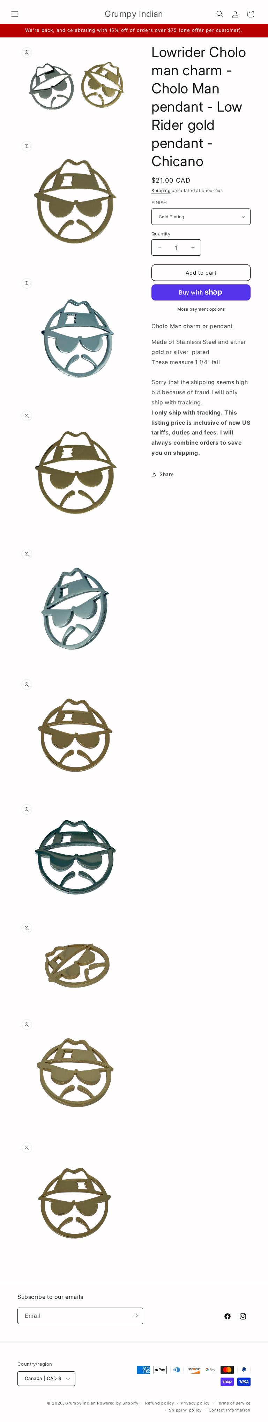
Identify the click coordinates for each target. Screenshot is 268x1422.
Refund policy (159, 1403)
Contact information (230, 1410)
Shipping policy (185, 1410)
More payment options (201, 309)
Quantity (160, 233)
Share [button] (166, 474)
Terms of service (234, 1403)
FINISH (159, 202)
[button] (14, 14)
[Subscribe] (135, 1316)
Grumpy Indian (80, 1403)
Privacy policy (195, 1403)
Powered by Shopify (118, 1403)
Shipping (161, 190)
